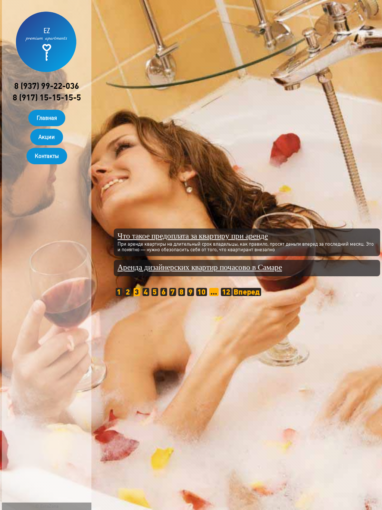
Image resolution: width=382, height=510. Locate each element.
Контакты (47, 156)
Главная (47, 118)
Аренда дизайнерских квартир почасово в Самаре (200, 267)
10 (201, 292)
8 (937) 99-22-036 (46, 86)
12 (226, 292)
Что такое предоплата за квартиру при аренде (193, 236)
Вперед (247, 292)
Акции (46, 137)
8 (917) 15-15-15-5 (47, 97)
